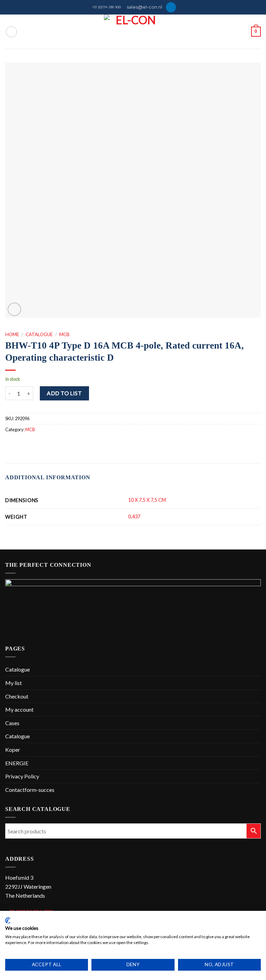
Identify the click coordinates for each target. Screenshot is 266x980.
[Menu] (11, 31)
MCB (64, 334)
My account (19, 709)
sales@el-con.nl (144, 7)
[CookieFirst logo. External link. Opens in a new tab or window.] (7, 920)
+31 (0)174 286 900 (106, 7)
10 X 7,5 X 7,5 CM (147, 500)
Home (12, 334)
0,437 (134, 516)
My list (13, 682)
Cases (12, 723)
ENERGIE (16, 763)
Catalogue (39, 334)
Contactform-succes (29, 789)
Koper (12, 749)
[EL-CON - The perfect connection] (133, 32)
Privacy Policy (22, 776)
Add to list (64, 393)
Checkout (16, 696)
